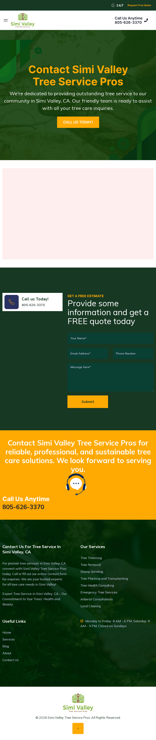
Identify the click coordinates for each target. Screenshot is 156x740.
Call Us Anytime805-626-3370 (129, 20)
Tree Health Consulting (97, 585)
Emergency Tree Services (98, 592)
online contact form (52, 574)
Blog (5, 646)
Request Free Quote (139, 5)
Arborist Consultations (96, 599)
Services (8, 639)
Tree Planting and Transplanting (104, 578)
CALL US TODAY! (78, 122)
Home (6, 632)
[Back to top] (78, 728)
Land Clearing (90, 606)
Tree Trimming (91, 558)
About (6, 653)
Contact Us (10, 660)
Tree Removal (90, 565)
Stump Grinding (91, 572)
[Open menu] (5, 20)
